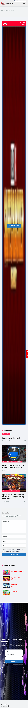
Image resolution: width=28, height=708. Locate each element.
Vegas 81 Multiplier (16, 578)
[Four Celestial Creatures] (6, 572)
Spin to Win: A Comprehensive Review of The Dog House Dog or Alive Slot (13, 497)
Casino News (6, 461)
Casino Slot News (15, 490)
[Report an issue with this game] (4, 24)
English (17, 0)
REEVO (12, 573)
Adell (12, 586)
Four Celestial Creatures (17, 571)
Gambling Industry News (16, 461)
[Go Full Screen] (6, 24)
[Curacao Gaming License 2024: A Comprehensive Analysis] (14, 454)
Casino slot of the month (11, 438)
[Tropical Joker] (6, 592)
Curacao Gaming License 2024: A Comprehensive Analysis (13, 466)
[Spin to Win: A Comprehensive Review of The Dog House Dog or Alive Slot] (14, 483)
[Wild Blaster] (6, 585)
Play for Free (15, 226)
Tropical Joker (15, 591)
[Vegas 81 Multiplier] (6, 578)
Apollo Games (13, 579)
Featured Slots (6, 433)
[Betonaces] (7, 3)
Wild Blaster (14, 584)
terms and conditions (18, 664)
